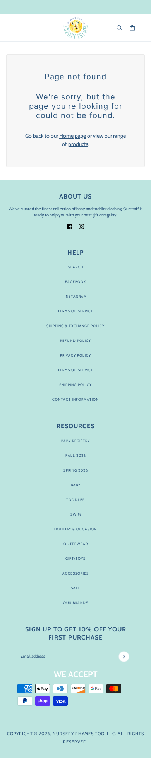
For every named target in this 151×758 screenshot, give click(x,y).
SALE (76, 588)
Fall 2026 (75, 455)
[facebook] (70, 226)
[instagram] (81, 226)
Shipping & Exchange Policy (75, 326)
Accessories (75, 573)
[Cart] (132, 27)
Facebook (75, 282)
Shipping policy (75, 384)
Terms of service (75, 370)
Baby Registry (75, 441)
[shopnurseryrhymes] (75, 27)
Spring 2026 (75, 470)
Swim (75, 514)
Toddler (75, 499)
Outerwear (75, 544)
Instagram (76, 296)
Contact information (75, 399)
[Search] (119, 27)
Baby (76, 485)
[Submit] (123, 656)
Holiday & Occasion (75, 529)
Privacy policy (75, 355)
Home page (72, 135)
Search (75, 267)
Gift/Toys (75, 558)
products (78, 144)
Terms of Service (75, 311)
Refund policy (75, 340)
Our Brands (75, 602)
